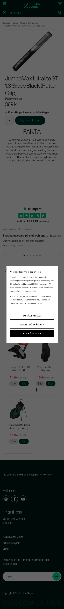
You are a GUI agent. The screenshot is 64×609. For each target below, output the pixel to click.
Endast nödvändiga (32, 324)
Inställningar (32, 315)
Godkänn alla (32, 333)
